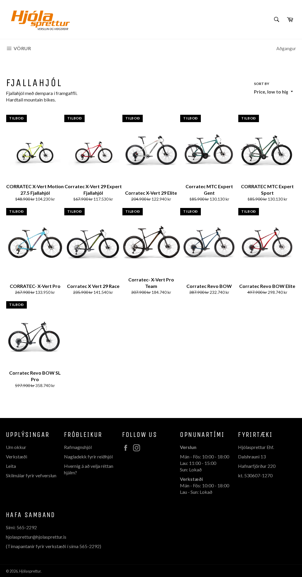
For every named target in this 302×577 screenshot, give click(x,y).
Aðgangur (286, 48)
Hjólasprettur (30, 571)
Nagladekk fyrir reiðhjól (88, 456)
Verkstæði (16, 456)
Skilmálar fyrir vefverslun (31, 475)
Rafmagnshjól (78, 447)
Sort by (261, 83)
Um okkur (16, 447)
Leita (11, 466)
